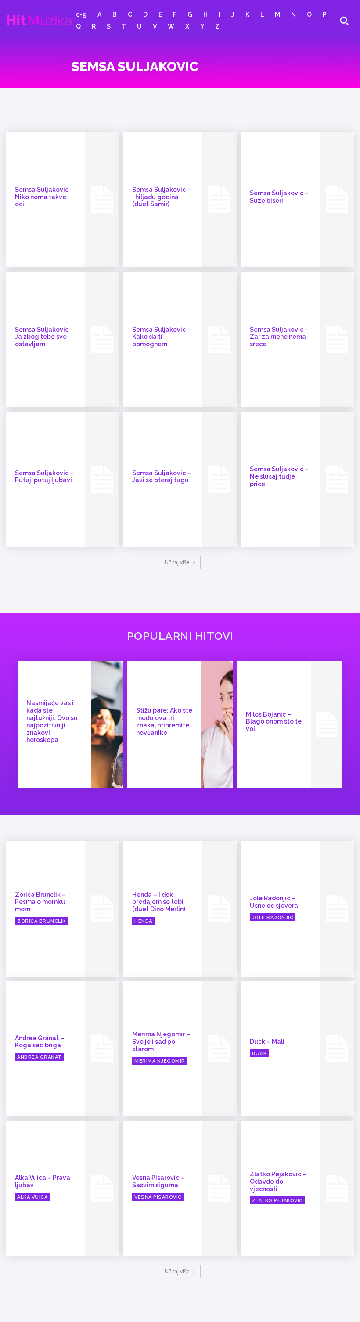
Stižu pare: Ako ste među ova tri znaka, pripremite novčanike (164, 721)
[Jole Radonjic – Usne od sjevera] (337, 909)
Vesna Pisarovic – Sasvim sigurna (158, 1181)
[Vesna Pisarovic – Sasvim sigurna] (219, 1188)
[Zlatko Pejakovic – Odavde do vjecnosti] (337, 1188)
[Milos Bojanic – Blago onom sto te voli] (326, 724)
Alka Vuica (32, 1197)
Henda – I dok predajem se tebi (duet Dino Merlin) (158, 902)
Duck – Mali (267, 1041)
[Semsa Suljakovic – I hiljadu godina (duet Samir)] (219, 200)
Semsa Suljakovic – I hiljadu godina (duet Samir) (161, 197)
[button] (344, 20)
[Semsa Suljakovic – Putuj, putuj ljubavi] (102, 479)
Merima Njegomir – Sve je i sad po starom (161, 1042)
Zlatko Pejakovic (277, 1201)
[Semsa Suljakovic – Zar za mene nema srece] (337, 339)
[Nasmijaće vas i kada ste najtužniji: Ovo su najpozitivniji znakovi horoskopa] (107, 724)
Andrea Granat (39, 1057)
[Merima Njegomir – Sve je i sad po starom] (219, 1049)
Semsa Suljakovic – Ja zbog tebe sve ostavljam (44, 337)
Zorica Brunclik (41, 921)
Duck (259, 1054)
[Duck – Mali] (337, 1049)
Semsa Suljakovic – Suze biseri (279, 197)
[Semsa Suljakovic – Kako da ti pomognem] (219, 339)
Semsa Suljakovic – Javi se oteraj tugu (161, 476)
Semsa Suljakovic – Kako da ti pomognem (161, 337)
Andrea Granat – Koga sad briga (39, 1042)
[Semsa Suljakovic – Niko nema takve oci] (102, 200)
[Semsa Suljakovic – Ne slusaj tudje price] (337, 479)
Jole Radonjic (273, 918)
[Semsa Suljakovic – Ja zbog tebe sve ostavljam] (102, 339)
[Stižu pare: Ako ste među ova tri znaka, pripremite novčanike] (217, 724)
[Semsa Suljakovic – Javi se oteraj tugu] (219, 479)
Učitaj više (177, 562)
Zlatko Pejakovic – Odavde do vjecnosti (278, 1182)
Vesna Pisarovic (158, 1197)
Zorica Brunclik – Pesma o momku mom (40, 902)
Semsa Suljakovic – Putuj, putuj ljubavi (44, 476)
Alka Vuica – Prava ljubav (42, 1181)
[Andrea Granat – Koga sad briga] (102, 1049)
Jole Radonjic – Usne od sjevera (274, 902)
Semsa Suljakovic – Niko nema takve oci (44, 197)
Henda (143, 921)
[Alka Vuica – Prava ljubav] (102, 1188)
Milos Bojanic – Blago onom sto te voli (274, 722)
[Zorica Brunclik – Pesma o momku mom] (102, 909)
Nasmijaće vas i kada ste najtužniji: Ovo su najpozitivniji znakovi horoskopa (52, 721)
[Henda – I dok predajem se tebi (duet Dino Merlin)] (219, 909)
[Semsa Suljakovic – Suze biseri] (337, 200)
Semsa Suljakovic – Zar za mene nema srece (279, 337)
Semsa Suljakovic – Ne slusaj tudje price (279, 476)
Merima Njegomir (159, 1061)
